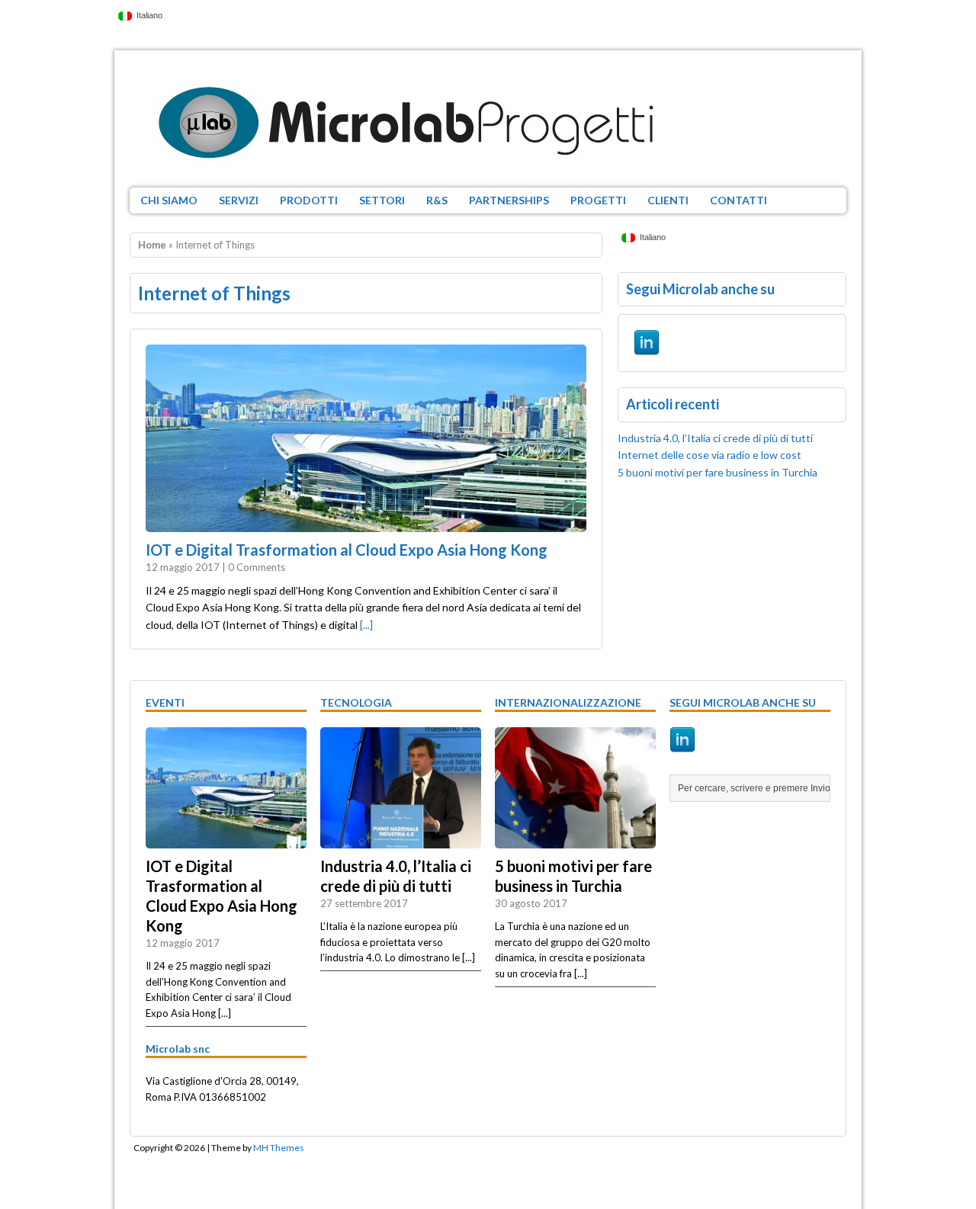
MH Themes (278, 1147)
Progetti (598, 200)
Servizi (238, 200)
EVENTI (165, 702)
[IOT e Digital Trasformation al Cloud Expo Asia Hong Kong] (226, 840)
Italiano (147, 15)
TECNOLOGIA (356, 702)
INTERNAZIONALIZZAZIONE (568, 702)
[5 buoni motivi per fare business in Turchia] (575, 840)
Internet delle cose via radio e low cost (709, 454)
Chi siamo (168, 200)
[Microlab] (488, 119)
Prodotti (309, 200)
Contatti (738, 200)
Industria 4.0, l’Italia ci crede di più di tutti (715, 437)
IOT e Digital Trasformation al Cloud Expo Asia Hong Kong (346, 549)
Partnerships (509, 200)
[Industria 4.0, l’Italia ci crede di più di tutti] (400, 840)
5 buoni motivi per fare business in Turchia (717, 472)
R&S (437, 200)
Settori (382, 200)
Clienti (668, 200)
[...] (366, 624)
